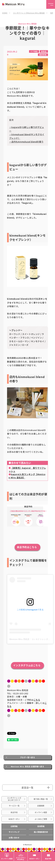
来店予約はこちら (27, 547)
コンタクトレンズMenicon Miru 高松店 (29, 13)
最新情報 (42, 54)
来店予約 (14, 812)
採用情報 (40, 826)
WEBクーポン (14, 819)
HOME (4, 13)
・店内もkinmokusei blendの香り (26, 141)
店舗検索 (40, 805)
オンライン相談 (41, 812)
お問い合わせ (14, 837)
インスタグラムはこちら (27, 665)
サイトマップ (14, 832)
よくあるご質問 (41, 819)
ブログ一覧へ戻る (27, 757)
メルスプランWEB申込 (21, 858)
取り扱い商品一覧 (41, 799)
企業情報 (14, 826)
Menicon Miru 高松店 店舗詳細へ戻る (27, 766)
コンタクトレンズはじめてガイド (14, 799)
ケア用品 (34, 51)
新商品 (44, 51)
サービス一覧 (14, 805)
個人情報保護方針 (41, 832)
